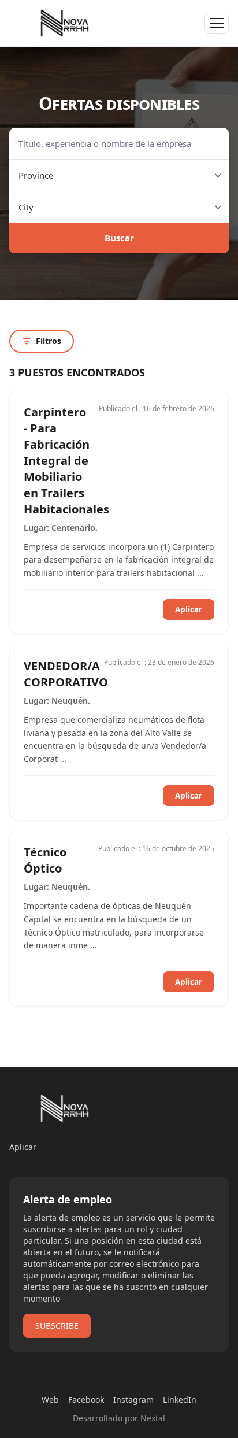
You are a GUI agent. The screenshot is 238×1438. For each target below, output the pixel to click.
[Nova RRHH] (64, 23)
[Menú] (216, 23)
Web (50, 1399)
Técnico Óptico (45, 860)
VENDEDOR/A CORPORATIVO (66, 674)
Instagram (133, 1399)
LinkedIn (179, 1399)
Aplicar (188, 609)
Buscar (119, 237)
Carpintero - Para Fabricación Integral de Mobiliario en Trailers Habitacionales (66, 460)
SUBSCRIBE (57, 1325)
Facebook (86, 1399)
